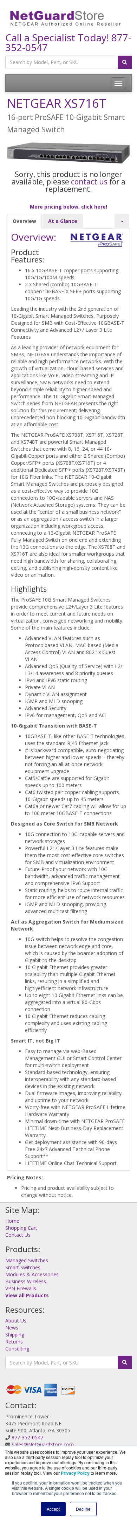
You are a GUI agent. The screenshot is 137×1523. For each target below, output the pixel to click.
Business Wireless (25, 1281)
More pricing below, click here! (68, 206)
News (11, 1327)
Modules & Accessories (32, 1274)
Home (12, 1220)
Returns (14, 1341)
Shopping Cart (21, 1227)
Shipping (14, 1334)
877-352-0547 (27, 1437)
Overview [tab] (24, 221)
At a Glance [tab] (62, 221)
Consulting (17, 1348)
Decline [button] (83, 1509)
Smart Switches (22, 1267)
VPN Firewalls (20, 1288)
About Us (15, 1320)
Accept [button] (53, 1509)
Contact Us (18, 1234)
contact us (89, 182)
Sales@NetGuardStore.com (43, 1444)
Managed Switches (26, 1260)
